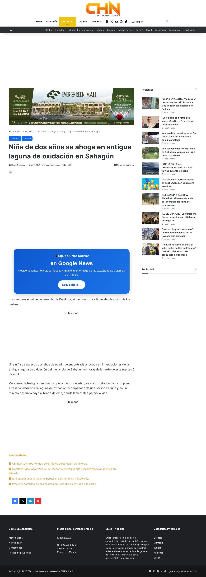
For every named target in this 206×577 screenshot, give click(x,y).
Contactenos (15, 547)
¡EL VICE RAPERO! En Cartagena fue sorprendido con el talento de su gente (179, 217)
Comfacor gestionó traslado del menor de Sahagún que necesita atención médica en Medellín (62, 471)
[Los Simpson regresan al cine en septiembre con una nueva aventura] (150, 184)
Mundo (100, 30)
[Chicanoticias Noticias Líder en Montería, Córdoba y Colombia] (103, 8)
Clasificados (190, 30)
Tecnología (160, 30)
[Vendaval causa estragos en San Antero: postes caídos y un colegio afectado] (150, 138)
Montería (51, 21)
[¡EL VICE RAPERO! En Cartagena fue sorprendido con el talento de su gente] (150, 218)
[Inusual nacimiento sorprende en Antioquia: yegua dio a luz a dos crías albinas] (150, 153)
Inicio (39, 21)
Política (139, 30)
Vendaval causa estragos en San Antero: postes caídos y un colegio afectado (179, 136)
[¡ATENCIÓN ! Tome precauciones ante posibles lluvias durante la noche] (150, 168)
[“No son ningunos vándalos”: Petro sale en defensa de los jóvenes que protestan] (150, 234)
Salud (149, 30)
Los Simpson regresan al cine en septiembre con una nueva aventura (178, 183)
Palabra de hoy (125, 30)
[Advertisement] (103, 60)
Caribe (48, 30)
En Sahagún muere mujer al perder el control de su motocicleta (50, 478)
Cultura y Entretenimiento (81, 30)
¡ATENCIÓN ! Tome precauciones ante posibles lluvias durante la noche (177, 167)
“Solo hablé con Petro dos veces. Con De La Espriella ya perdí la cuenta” (177, 121)
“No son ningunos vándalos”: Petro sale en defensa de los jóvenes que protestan (178, 232)
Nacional (97, 21)
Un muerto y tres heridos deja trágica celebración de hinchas (49, 463)
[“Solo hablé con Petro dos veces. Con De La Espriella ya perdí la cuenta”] (150, 122)
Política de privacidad (20, 552)
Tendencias (174, 30)
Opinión (111, 30)
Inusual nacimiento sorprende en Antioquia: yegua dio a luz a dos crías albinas (178, 152)
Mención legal (16, 537)
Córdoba (66, 21)
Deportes (59, 30)
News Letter (15, 542)
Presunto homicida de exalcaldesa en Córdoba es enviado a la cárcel (54, 483)
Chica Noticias (18, 165)
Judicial (82, 21)
